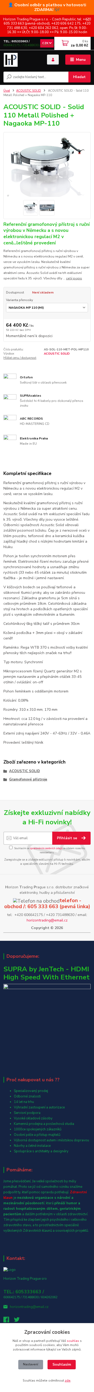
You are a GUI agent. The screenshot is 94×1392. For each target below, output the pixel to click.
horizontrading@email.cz (47, 920)
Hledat (79, 76)
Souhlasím (61, 1364)
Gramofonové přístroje (28, 779)
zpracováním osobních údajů (46, 848)
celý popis (74, 278)
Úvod (6, 91)
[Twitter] (19, 1321)
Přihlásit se (67, 838)
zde (67, 1380)
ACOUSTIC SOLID (28, 91)
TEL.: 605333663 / (16, 41)
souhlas (73, 1341)
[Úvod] (21, 59)
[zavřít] (87, 20)
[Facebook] (8, 1321)
